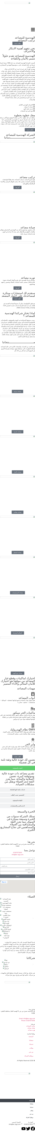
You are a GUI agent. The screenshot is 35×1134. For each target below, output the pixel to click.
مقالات (31, 1048)
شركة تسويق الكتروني (15, 1064)
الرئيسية (31, 1036)
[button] (2, 918)
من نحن (31, 1052)
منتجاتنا (31, 1040)
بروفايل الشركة (28, 1056)
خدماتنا (31, 1044)
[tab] (17, 768)
